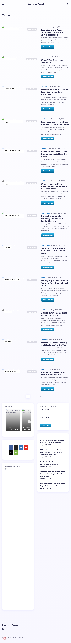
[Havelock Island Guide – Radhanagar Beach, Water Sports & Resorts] (20, 224)
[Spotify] (16, 452)
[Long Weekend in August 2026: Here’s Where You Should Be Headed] (20, 37)
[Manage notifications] (4, 638)
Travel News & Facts (12, 279)
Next (44, 396)
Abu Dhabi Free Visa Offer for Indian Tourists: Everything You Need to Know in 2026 (52, 474)
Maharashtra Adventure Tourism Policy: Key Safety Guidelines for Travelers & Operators (51, 452)
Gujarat (8, 247)
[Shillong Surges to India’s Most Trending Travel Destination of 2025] (20, 289)
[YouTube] (26, 447)
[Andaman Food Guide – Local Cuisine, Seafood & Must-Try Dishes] (20, 160)
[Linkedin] (21, 447)
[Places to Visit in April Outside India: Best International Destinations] (20, 98)
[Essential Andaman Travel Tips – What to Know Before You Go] (20, 129)
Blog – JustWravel (35, 4)
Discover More (48, 47)
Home (3, 9)
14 (40, 396)
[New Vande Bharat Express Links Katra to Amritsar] (20, 380)
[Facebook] (11, 447)
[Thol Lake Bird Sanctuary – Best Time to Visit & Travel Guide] (20, 257)
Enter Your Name (45, 409)
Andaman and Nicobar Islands (12, 121)
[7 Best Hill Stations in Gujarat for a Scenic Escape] (20, 320)
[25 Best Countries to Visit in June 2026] (20, 67)
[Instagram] (11, 452)
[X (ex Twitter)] (16, 447)
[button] (3, 4)
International (10, 59)
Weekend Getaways (11, 29)
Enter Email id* (44, 417)
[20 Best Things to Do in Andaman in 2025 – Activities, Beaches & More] (20, 192)
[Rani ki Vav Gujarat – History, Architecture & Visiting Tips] (20, 350)
